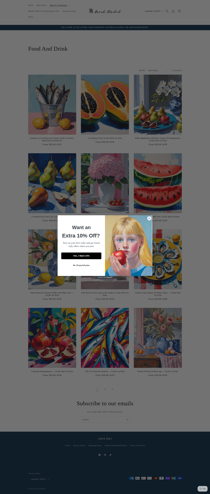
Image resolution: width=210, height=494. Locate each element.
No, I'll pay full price (81, 265)
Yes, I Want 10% (81, 256)
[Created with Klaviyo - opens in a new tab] (105, 277)
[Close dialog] (149, 218)
